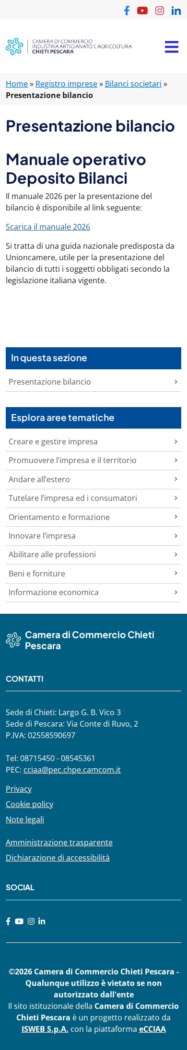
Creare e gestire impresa (53, 441)
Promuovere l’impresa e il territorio (73, 460)
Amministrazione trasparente (59, 842)
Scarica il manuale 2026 (48, 226)
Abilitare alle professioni (52, 554)
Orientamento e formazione (59, 517)
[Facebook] (8, 921)
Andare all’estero (39, 479)
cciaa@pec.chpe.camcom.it (72, 769)
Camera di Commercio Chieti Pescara (89, 640)
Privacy (19, 789)
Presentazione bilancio (50, 381)
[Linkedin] (41, 921)
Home (17, 83)
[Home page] (69, 46)
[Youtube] (19, 921)
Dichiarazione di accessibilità (58, 857)
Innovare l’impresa (42, 536)
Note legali (25, 819)
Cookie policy (29, 804)
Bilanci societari (133, 83)
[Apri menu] (171, 46)
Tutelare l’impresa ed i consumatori (73, 498)
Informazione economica (54, 592)
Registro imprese (66, 83)
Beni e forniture (37, 573)
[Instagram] (31, 921)
